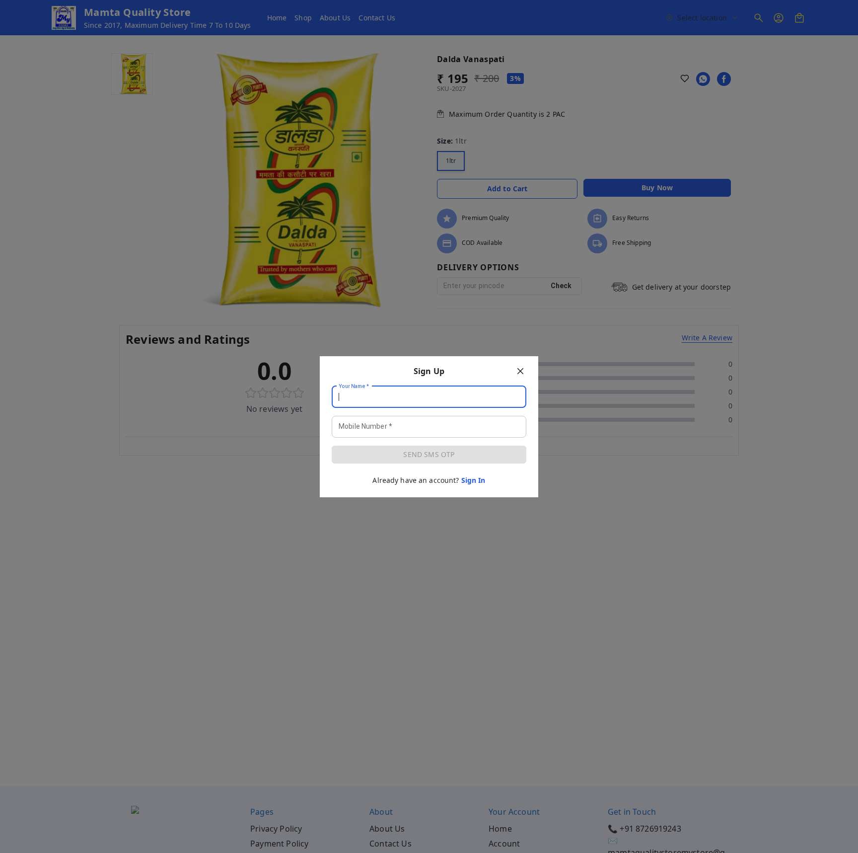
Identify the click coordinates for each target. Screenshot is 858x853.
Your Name (354, 386)
